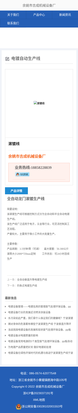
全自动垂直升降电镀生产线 (32, 279)
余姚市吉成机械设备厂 (39, 5)
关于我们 (13, 14)
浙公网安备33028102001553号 (42, 406)
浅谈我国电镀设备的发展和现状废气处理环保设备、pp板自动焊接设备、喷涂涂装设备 (39, 330)
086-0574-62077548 (42, 373)
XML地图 (39, 399)
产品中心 (39, 14)
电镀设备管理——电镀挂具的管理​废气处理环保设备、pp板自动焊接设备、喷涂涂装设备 (39, 307)
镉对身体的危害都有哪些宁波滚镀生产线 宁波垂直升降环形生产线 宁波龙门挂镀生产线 (39, 325)
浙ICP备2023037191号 (38, 393)
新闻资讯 (65, 14)
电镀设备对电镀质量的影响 (23, 335)
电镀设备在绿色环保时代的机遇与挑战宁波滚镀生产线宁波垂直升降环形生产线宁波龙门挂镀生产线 (40, 354)
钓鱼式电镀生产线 (27, 285)
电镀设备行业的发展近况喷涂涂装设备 (29, 312)
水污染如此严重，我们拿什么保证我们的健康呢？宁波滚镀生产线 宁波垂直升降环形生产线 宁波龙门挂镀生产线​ (40, 319)
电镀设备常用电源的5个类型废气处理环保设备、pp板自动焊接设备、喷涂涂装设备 (40, 342)
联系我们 (13, 23)
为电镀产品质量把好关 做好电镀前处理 (29, 347)
